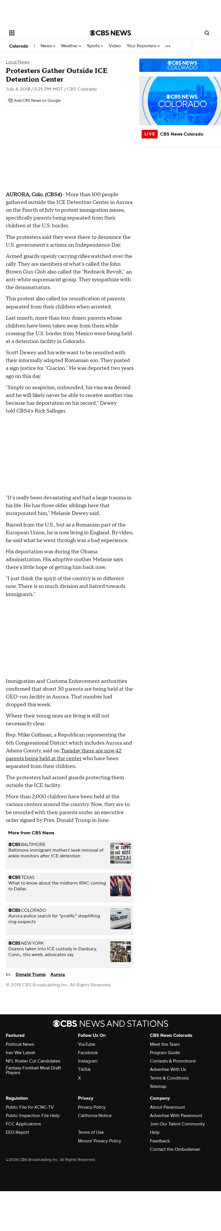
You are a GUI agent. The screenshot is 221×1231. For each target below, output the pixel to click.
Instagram (88, 1061)
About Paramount (167, 1107)
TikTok (84, 1069)
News (47, 46)
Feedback (160, 1141)
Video (115, 46)
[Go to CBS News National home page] (110, 33)
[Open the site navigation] (43, 32)
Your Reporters (142, 46)
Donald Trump (31, 974)
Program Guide (165, 1052)
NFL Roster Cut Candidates (33, 1061)
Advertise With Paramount (176, 1115)
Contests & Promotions (173, 1061)
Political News (20, 1044)
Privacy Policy (92, 1107)
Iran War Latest (20, 1052)
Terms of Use (91, 1132)
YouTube (86, 1044)
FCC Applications (23, 1124)
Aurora (57, 974)
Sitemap (158, 1086)
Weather (70, 46)
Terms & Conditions (169, 1078)
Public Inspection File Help (33, 1115)
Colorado (18, 46)
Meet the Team (165, 1044)
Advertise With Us (168, 1069)
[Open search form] (206, 33)
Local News (18, 62)
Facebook (88, 1052)
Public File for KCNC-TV (30, 1107)
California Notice (95, 1115)
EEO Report (17, 1132)
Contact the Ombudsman (175, 1149)
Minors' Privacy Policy (99, 1141)
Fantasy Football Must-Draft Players (33, 1070)
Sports (94, 46)
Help (154, 1132)
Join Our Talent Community (177, 1124)
